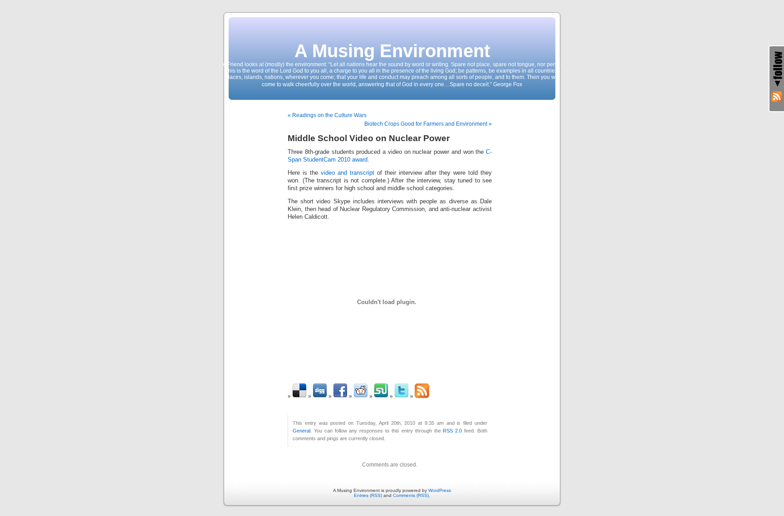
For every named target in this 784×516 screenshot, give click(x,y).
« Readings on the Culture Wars (327, 115)
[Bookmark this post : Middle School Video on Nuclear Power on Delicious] (299, 396)
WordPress (439, 490)
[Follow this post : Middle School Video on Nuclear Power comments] (422, 396)
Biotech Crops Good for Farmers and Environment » (428, 124)
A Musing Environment (392, 51)
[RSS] (776, 96)
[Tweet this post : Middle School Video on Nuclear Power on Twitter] (401, 396)
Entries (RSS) (368, 495)
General (301, 430)
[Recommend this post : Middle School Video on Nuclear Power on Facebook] (340, 396)
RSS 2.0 (452, 430)
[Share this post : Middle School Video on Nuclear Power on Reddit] (360, 396)
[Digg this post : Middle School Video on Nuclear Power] (320, 396)
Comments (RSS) (411, 495)
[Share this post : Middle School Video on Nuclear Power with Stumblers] (381, 396)
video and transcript (347, 173)
